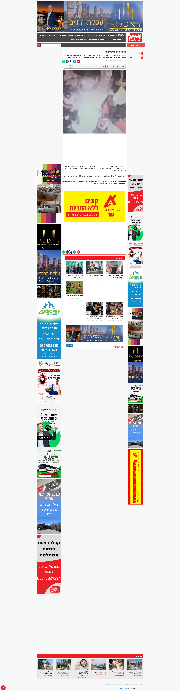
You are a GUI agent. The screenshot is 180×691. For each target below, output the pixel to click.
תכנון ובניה (62, 35)
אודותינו (113, 45)
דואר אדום (135, 45)
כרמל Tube (116, 40)
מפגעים (52, 35)
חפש (39, 45)
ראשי (120, 35)
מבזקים (111, 35)
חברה (71, 35)
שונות (73, 40)
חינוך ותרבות (82, 35)
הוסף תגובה (70, 345)
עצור (118, 66)
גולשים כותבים (82, 40)
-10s (113, 66)
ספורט (92, 35)
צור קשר (119, 45)
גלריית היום (103, 40)
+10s (107, 66)
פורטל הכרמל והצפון (136, 685)
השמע (123, 66)
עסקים (43, 35)
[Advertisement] (135, 88)
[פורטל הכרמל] (94, 206)
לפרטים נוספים (48, 677)
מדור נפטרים (93, 40)
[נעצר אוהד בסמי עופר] (94, 102)
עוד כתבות (68, 258)
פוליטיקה (101, 35)
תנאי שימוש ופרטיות (117, 685)
